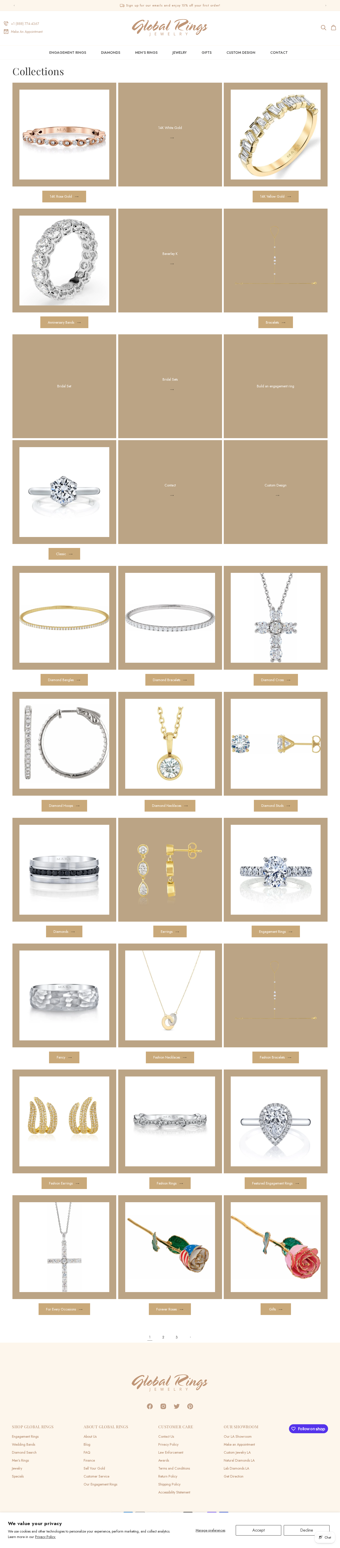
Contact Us (166, 1436)
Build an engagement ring (275, 386)
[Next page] (190, 1337)
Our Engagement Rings (100, 1484)
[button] (324, 28)
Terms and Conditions (174, 1468)
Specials (18, 1476)
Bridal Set (64, 386)
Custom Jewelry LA (237, 1452)
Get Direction (233, 1476)
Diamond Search (24, 1452)
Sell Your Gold (94, 1468)
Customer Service (96, 1476)
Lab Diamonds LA (236, 1468)
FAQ (87, 1452)
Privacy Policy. (45, 1536)
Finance (89, 1460)
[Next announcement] (325, 5)
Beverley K (169, 253)
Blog (87, 1444)
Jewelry (179, 52)
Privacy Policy (168, 1444)
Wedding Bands (23, 1444)
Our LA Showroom (238, 1436)
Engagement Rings (67, 52)
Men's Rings (146, 52)
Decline (306, 1530)
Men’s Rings (20, 1460)
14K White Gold (170, 127)
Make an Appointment (239, 1444)
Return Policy (167, 1476)
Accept (258, 1530)
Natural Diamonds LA (239, 1460)
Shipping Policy (169, 1484)
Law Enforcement (170, 1452)
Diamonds (110, 52)
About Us (90, 1436)
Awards (163, 1460)
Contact (169, 485)
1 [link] (150, 1337)
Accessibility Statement (174, 1492)
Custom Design (276, 485)
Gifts (207, 52)
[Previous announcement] (14, 5)
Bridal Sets (169, 379)
